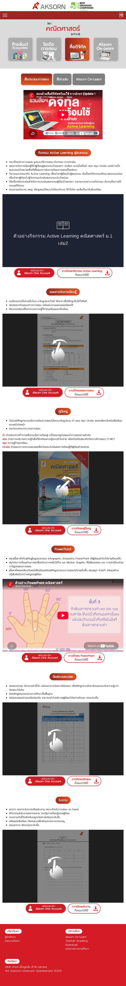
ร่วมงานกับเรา (12, 941)
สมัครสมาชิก (37, 272)
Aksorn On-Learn (75, 937)
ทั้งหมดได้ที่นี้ (82, 273)
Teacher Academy (76, 941)
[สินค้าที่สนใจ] (121, 15)
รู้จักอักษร (10, 937)
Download (71, 945)
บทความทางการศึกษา (77, 949)
